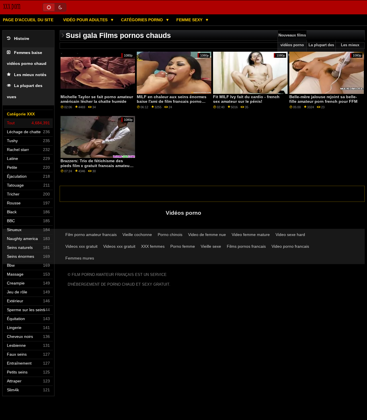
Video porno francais (290, 246)
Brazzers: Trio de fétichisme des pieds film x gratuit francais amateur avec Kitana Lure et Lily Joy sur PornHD (95, 167)
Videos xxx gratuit (81, 246)
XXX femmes (153, 246)
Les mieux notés (30, 75)
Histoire (21, 38)
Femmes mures (79, 258)
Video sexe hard (290, 234)
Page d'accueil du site (28, 20)
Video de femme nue (207, 234)
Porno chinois (170, 234)
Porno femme (182, 246)
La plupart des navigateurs (321, 50)
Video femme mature (251, 234)
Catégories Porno (142, 20)
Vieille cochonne (137, 234)
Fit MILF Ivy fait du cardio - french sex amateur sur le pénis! (246, 99)
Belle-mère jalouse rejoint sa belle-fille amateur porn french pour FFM (323, 99)
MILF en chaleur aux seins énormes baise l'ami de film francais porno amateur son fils (171, 101)
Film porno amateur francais (91, 234)
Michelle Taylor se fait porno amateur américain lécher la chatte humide (96, 99)
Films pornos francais (246, 246)
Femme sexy (190, 20)
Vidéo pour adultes (86, 20)
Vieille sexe (211, 246)
